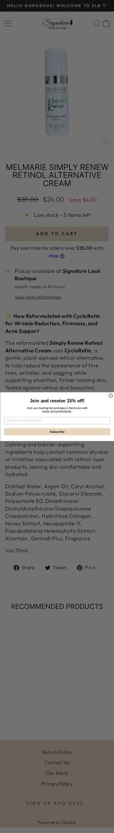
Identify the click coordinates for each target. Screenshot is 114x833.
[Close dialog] (111, 396)
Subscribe (57, 431)
